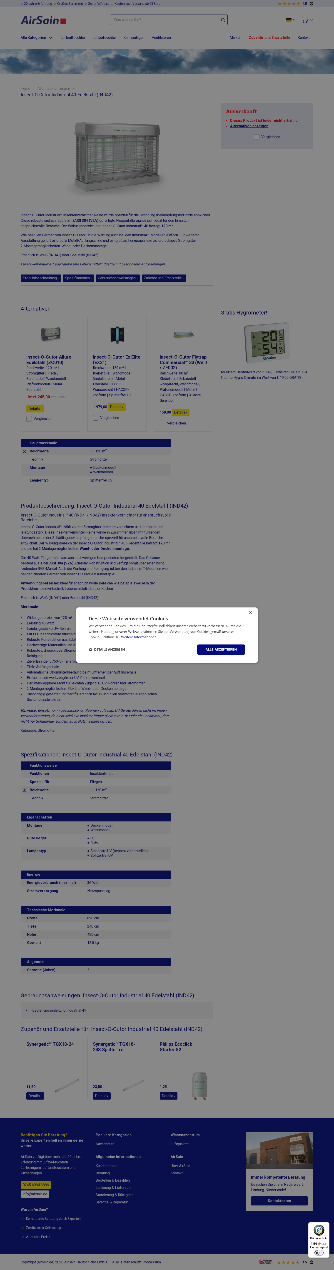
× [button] (250, 612)
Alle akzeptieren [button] (221, 649)
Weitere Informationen (139, 637)
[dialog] (167, 635)
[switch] (319, 1252)
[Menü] (326, 1225)
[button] (107, 649)
